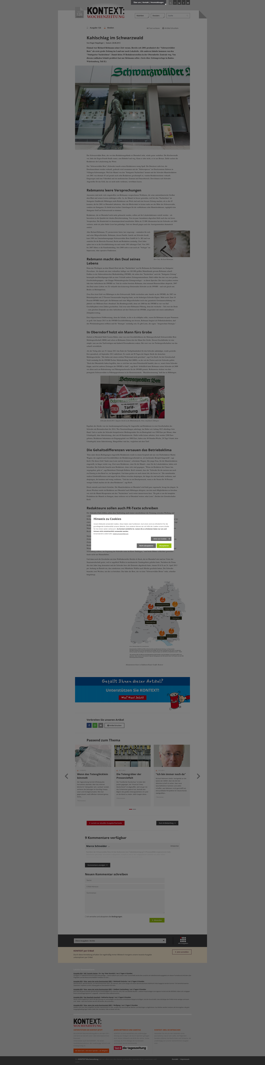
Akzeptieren (164, 546)
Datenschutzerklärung (120, 534)
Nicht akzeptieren (146, 546)
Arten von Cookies (160, 539)
